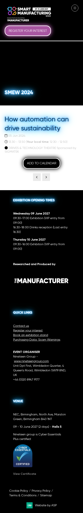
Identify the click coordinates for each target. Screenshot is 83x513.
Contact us (21, 326)
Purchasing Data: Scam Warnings (36, 339)
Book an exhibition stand (30, 335)
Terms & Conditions (22, 495)
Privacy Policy (41, 490)
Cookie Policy (18, 490)
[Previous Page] (37, 177)
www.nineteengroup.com (31, 361)
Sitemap (46, 495)
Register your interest (28, 330)
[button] (28, 30)
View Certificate (24, 474)
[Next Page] (46, 177)
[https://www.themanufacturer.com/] (41, 291)
